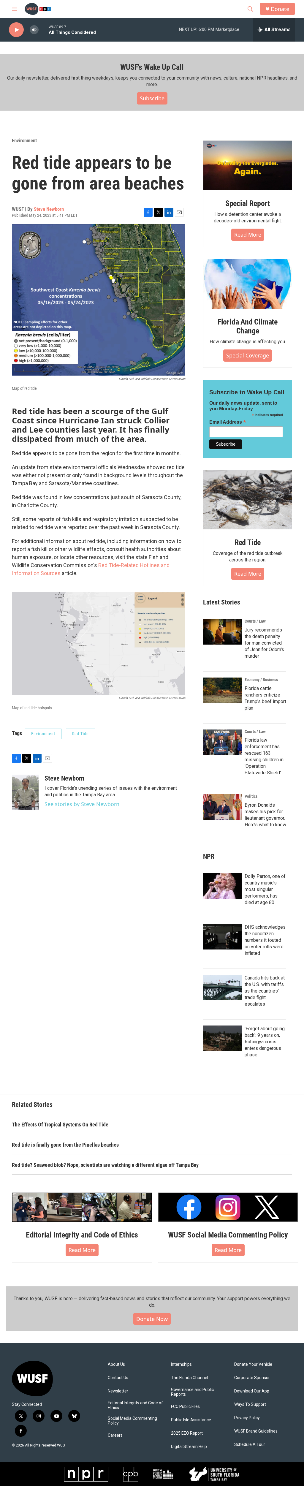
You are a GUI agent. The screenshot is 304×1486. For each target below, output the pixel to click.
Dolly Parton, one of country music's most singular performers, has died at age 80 (265, 889)
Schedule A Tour (249, 1444)
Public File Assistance (191, 1420)
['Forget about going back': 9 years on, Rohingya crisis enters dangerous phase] (222, 1038)
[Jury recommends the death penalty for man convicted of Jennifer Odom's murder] (222, 632)
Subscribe (152, 98)
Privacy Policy (247, 1418)
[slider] (44, 29)
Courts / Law (255, 621)
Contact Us (118, 1378)
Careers (115, 1435)
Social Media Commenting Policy (132, 1420)
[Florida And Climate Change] (247, 284)
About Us (116, 1364)
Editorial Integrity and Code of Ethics (82, 1234)
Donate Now (152, 1318)
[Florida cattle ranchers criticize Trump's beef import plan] (222, 690)
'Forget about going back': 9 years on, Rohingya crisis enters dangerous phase (265, 1042)
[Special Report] (247, 166)
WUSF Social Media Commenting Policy (228, 1234)
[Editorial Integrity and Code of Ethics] (82, 1207)
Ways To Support (250, 1404)
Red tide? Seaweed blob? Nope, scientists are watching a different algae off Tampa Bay (105, 1165)
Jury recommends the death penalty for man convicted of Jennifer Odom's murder (264, 643)
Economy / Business (261, 679)
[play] (16, 29)
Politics (251, 796)
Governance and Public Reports (192, 1392)
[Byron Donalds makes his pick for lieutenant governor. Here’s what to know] (222, 807)
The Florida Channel (189, 1378)
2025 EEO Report (187, 1433)
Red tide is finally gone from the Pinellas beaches (65, 1145)
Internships (181, 1364)
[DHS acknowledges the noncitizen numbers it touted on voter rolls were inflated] (222, 936)
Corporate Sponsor (252, 1378)
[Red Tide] (247, 499)
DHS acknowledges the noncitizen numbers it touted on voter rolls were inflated (265, 940)
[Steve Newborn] (25, 792)
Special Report (247, 203)
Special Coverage (247, 355)
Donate (280, 9)
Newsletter (118, 1391)
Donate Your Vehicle (253, 1364)
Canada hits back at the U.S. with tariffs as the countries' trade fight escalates (265, 991)
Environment (24, 140)
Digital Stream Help (189, 1446)
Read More (247, 234)
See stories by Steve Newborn (82, 804)
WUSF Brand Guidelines (256, 1431)
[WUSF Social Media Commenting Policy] (228, 1207)
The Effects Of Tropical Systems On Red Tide (60, 1124)
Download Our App (251, 1391)
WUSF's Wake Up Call (151, 67)
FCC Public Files (185, 1406)
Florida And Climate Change (248, 326)
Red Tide (80, 733)
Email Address (227, 422)
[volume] (34, 30)
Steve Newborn (49, 209)
